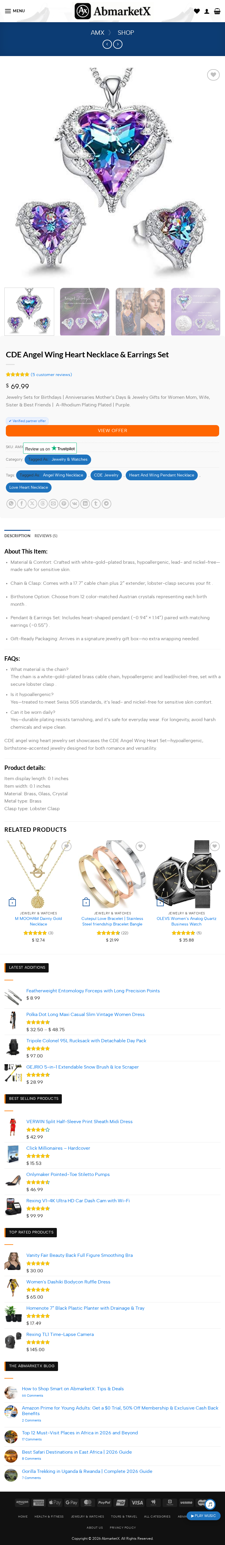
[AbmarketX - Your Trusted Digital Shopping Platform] (113, 11)
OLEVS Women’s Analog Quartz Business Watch (187, 921)
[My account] (207, 11)
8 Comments (40, 1459)
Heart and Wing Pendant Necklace (161, 475)
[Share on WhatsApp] (11, 504)
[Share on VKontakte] (74, 504)
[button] (14, 11)
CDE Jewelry (106, 475)
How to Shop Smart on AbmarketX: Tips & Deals (73, 1388)
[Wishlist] (197, 11)
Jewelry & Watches (70, 459)
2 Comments (40, 1420)
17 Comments (37, 1439)
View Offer (112, 431)
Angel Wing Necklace (63, 475)
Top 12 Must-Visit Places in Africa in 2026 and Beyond (80, 1433)
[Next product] (107, 44)
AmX (98, 33)
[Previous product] (117, 44)
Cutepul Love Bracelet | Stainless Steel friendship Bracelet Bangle (112, 921)
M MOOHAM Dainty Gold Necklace (38, 921)
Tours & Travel (124, 1516)
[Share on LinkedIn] (85, 504)
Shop (126, 33)
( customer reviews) (51, 375)
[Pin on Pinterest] (64, 504)
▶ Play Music (203, 1516)
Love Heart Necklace (28, 488)
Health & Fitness (49, 1516)
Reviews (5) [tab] (46, 535)
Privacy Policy (123, 1527)
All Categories (157, 1516)
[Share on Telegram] (106, 504)
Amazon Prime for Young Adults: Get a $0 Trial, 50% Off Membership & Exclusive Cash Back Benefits (120, 1411)
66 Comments (41, 1396)
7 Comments (38, 1478)
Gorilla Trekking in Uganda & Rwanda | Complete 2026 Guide (87, 1471)
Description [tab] (17, 535)
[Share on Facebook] (22, 504)
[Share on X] (32, 504)
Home (23, 1516)
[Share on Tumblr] (96, 504)
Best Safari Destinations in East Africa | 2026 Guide (77, 1452)
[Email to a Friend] (53, 504)
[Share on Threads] (43, 504)
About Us (95, 1527)
